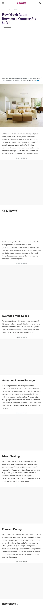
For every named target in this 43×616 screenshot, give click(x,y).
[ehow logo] (21, 3)
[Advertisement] (21, 52)
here (37, 80)
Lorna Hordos (7, 27)
